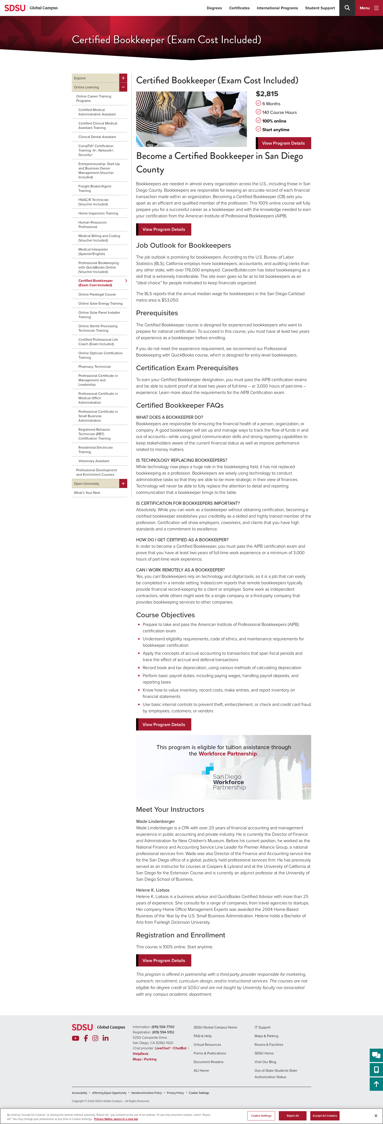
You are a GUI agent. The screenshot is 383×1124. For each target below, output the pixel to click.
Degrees (214, 8)
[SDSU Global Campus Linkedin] (105, 1038)
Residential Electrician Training (95, 449)
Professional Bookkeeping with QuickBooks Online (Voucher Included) (98, 267)
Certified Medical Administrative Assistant (97, 112)
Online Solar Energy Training (100, 303)
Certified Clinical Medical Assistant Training (97, 125)
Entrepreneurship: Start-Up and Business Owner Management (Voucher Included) (99, 170)
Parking (150, 1059)
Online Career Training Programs (93, 98)
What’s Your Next (87, 492)
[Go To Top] (376, 1084)
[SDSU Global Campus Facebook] (86, 1038)
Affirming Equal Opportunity (109, 1092)
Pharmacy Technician (94, 366)
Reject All (293, 1116)
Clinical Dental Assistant (97, 136)
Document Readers (208, 1061)
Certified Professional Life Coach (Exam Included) (98, 341)
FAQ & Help (203, 1035)
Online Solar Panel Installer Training (99, 314)
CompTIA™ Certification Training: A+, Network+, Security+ (96, 150)
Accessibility (79, 1092)
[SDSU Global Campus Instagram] (95, 1038)
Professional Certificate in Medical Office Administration (98, 398)
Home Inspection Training (98, 213)
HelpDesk (141, 1053)
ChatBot (180, 1048)
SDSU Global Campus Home (215, 1027)
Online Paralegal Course (97, 294)
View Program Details (283, 143)
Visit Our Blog (265, 1061)
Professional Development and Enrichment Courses (96, 472)
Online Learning (86, 87)
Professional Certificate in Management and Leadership (98, 380)
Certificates (239, 8)
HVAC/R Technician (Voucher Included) (93, 201)
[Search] (347, 8)
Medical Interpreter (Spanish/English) (93, 251)
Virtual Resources (207, 1044)
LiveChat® (163, 1048)
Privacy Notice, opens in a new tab (116, 1119)
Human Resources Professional (92, 224)
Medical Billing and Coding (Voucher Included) (99, 238)
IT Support (263, 1027)
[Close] (376, 1115)
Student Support (320, 8)
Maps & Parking (266, 1035)
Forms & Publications (210, 1053)
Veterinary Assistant (93, 460)
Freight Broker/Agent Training (94, 188)
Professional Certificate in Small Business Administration (98, 416)
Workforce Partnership (228, 753)
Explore (80, 78)
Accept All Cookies (325, 1116)
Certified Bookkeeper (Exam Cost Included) (95, 283)
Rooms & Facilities (269, 1044)
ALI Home (201, 1070)
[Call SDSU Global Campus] (376, 1069)
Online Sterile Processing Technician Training (97, 328)
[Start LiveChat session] (376, 1055)
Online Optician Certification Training (100, 355)
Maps (137, 1059)
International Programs (277, 8)
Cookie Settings (199, 1092)
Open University (86, 483)
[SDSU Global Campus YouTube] (75, 1038)
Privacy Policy (175, 1092)
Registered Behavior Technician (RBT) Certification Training (94, 434)
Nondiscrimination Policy (146, 1092)
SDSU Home (264, 1053)
